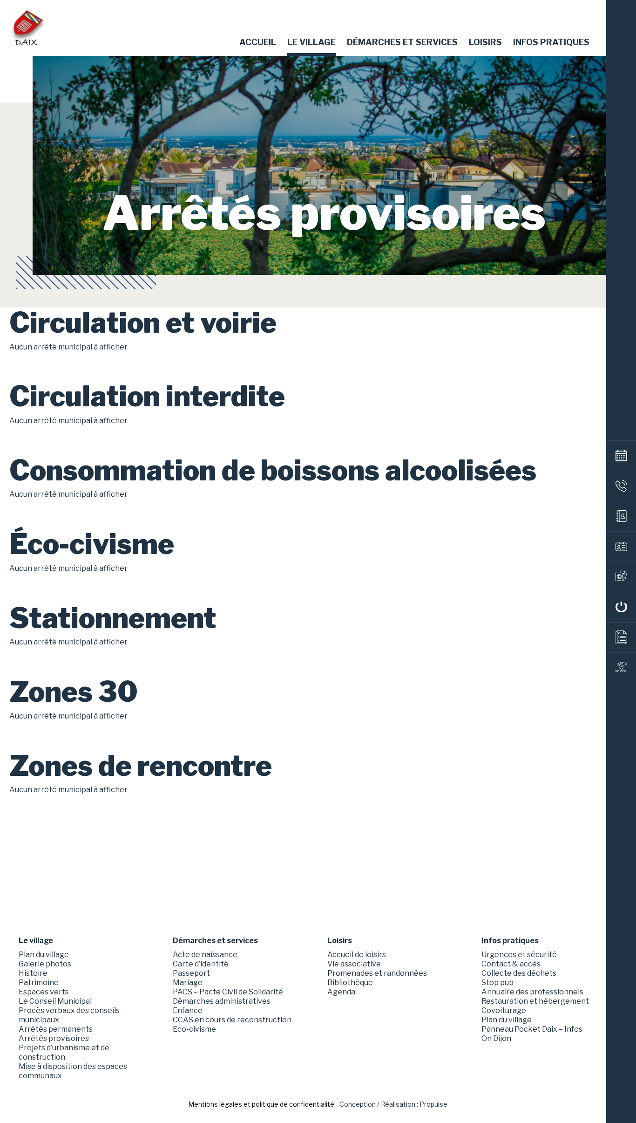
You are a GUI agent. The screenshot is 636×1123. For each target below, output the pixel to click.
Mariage (188, 982)
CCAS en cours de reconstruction (232, 1019)
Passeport (191, 973)
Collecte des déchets (518, 973)
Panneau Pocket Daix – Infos (531, 1029)
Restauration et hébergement (535, 1001)
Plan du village (44, 954)
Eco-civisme (194, 1029)
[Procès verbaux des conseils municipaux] (621, 637)
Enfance (188, 1010)
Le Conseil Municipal (55, 1001)
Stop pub (497, 982)
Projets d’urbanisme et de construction (64, 1052)
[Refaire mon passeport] (621, 577)
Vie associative (354, 963)
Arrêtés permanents (56, 1029)
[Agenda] (621, 456)
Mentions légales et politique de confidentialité (261, 1104)
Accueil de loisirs (356, 954)
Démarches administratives (222, 1001)
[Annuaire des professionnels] (621, 516)
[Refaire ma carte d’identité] (621, 547)
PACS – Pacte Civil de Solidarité (228, 991)
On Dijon (496, 1038)
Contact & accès (511, 963)
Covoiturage (503, 1010)
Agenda (341, 991)
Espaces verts (44, 991)
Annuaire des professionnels (532, 991)
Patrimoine (39, 982)
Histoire (33, 973)
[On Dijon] (621, 607)
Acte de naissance (205, 954)
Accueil (257, 42)
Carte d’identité (201, 963)
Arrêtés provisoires (54, 1038)
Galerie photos (45, 963)
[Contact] (621, 486)
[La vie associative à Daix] (621, 668)
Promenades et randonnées (377, 973)
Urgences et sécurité (519, 954)
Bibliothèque (350, 982)
